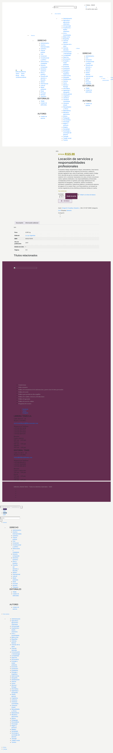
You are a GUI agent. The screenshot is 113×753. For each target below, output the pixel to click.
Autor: (60, 208)
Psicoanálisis (67, 120)
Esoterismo (66, 68)
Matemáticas (67, 110)
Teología (65, 136)
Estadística (66, 70)
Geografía (66, 77)
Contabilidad (67, 55)
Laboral (43, 85)
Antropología (67, 26)
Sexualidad (66, 129)
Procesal (43, 93)
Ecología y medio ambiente (66, 62)
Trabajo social (67, 138)
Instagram (25, 413)
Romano (43, 94)
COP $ (5, 513)
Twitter (24, 411)
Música (65, 116)
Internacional (44, 83)
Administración (67, 18)
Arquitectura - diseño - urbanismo (67, 29)
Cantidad (60, 194)
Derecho (69, 210)
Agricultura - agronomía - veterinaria (67, 22)
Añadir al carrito (71, 196)
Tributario (43, 96)
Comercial (44, 56)
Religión (65, 127)
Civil (42, 54)
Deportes (66, 57)
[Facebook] (61, 215)
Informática (66, 88)
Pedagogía (66, 118)
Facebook (25, 409)
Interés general (67, 94)
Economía (66, 66)
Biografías (66, 39)
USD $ (5, 510)
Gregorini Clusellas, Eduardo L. (71, 208)
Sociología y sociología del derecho (67, 132)
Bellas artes (66, 37)
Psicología (66, 121)
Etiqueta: (63, 210)
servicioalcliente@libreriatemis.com (26, 423)
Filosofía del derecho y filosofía (44, 78)
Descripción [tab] (19, 223)
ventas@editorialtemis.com (23, 457)
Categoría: (95, 208)
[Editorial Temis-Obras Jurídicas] (18, 74)
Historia (65, 81)
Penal (42, 91)
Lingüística (66, 96)
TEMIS (42, 101)
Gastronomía (67, 75)
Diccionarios (66, 59)
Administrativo (45, 43)
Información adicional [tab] (31, 223)
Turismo (65, 140)
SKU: (81, 208)
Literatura (66, 97)
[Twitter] (61, 216)
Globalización (67, 79)
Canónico (43, 48)
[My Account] (97, 7)
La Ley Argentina (30, 235)
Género (43, 82)
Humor (65, 83)
